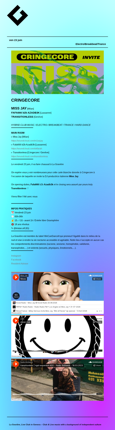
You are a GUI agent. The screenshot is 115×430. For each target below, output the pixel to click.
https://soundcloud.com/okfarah (26, 148)
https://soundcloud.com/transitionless (29, 156)
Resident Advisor (19, 263)
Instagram (16, 256)
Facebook (16, 260)
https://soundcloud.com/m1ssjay (27, 140)
